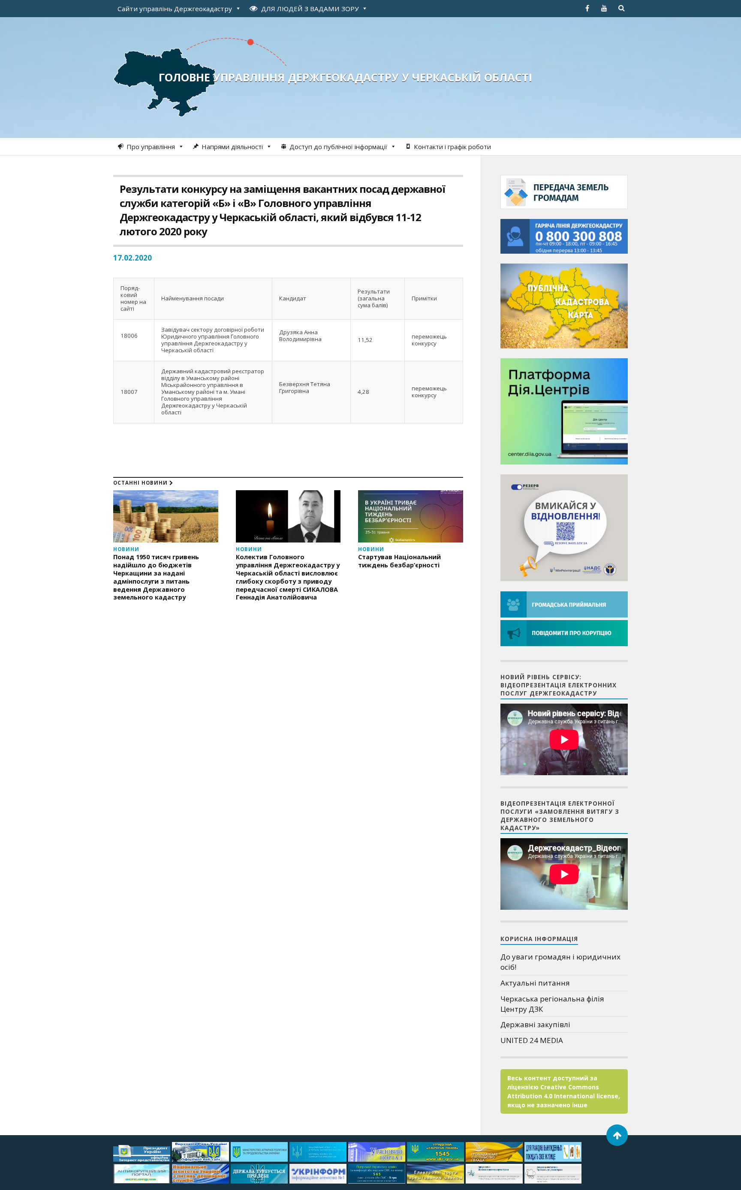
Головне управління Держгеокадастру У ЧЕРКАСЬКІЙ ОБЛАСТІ (345, 77)
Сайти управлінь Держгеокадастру (174, 8)
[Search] (621, 8)
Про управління (151, 146)
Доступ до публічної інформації (338, 146)
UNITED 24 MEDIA (531, 1040)
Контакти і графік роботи (452, 146)
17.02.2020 (132, 258)
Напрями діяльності (232, 146)
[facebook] (587, 8)
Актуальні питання (535, 983)
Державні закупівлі (535, 1024)
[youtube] (604, 8)
